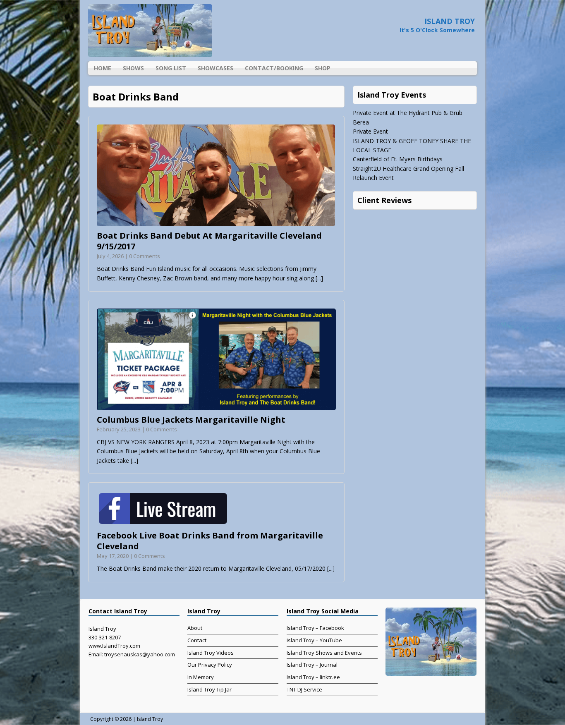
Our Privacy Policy (209, 664)
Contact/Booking (274, 68)
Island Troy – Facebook (315, 628)
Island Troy (150, 719)
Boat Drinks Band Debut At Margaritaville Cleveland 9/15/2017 (209, 241)
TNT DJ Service (304, 689)
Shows (133, 68)
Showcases (215, 68)
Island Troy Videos (210, 652)
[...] (319, 278)
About (194, 628)
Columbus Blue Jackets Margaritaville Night (191, 419)
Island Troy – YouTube (314, 640)
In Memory (200, 677)
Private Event (370, 131)
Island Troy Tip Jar (209, 689)
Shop (322, 68)
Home (102, 68)
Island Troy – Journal (312, 664)
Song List (171, 68)
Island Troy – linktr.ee (313, 677)
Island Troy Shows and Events (324, 652)
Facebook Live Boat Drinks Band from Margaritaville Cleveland (210, 541)
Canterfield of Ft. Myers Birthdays (398, 159)
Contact (196, 640)
